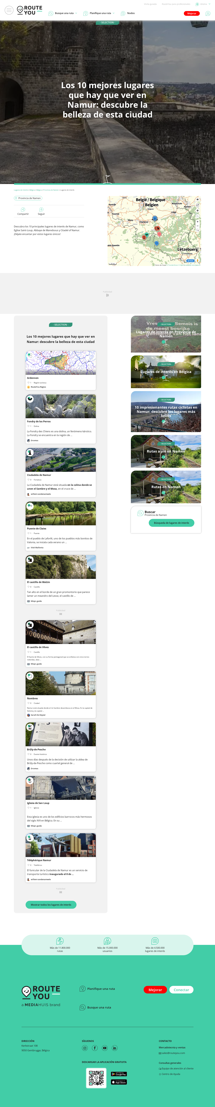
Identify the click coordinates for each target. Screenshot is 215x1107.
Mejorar (191, 13)
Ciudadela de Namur (39, 475)
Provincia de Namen (51, 190)
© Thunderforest (172, 265)
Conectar (181, 989)
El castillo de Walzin (38, 582)
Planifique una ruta (101, 989)
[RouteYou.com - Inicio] (29, 10)
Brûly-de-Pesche (36, 749)
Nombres (32, 698)
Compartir (23, 214)
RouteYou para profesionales (176, 4)
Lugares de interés (21, 190)
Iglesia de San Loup (38, 803)
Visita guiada (150, 4)
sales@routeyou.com (173, 1053)
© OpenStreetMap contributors (189, 265)
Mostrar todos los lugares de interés (51, 904)
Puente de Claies (36, 528)
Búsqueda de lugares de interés (171, 522)
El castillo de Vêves (38, 647)
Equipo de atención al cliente (177, 1068)
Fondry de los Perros (39, 421)
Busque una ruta (99, 1007)
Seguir (41, 214)
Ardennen (33, 378)
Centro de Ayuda (170, 1074)
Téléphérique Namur (39, 860)
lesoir (9, 182)
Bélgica (32, 190)
